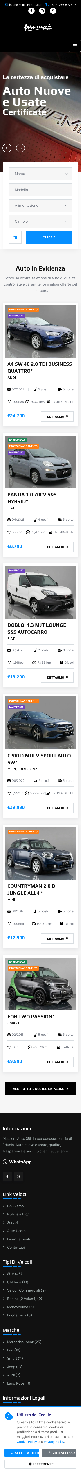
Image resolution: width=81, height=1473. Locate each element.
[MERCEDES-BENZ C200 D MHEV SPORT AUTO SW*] (40, 722)
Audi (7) (13, 1375)
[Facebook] (31, 11)
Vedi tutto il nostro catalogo (39, 1089)
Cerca (47, 237)
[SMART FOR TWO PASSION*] (40, 983)
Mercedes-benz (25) (24, 1342)
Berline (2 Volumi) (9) (24, 1298)
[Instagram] (42, 11)
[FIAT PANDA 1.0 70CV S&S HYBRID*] (40, 461)
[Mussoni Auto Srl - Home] (38, 27)
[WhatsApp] (53, 11)
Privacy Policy (54, 1442)
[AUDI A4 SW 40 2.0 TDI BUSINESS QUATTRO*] (40, 331)
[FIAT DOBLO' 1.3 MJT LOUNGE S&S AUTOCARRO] (40, 592)
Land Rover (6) (19, 1383)
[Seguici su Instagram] (18, 1176)
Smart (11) (15, 1358)
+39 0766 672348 (63, 5)
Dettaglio (56, 416)
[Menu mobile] (75, 46)
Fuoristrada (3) (19, 1315)
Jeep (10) (14, 1366)
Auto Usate (16, 1230)
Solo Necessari (63, 1453)
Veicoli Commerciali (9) (26, 1290)
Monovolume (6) (20, 1307)
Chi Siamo (15, 1206)
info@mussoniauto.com (26, 5)
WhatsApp (20, 1161)
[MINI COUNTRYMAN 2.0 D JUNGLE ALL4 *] (40, 853)
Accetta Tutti (26, 1453)
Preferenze (43, 1464)
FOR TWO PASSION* (31, 1016)
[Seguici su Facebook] (7, 1176)
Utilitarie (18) (17, 1282)
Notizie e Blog (18, 1214)
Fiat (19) (13, 1350)
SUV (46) (14, 1273)
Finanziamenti (18, 1239)
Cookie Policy (27, 1442)
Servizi (12, 1222)
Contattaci (16, 1247)
